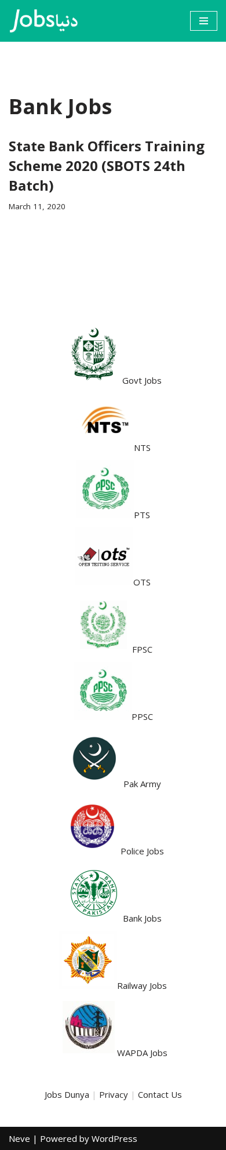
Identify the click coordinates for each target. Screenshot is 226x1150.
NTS (142, 447)
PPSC (142, 716)
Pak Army (142, 783)
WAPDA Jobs (142, 1052)
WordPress (114, 1138)
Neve (19, 1138)
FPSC (142, 649)
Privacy (113, 1094)
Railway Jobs (142, 985)
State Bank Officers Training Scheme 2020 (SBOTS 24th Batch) (107, 165)
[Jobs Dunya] (43, 21)
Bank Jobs (142, 918)
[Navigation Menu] (203, 21)
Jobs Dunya (67, 1094)
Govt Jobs (142, 380)
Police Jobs (142, 851)
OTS (142, 582)
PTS (142, 515)
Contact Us (160, 1094)
